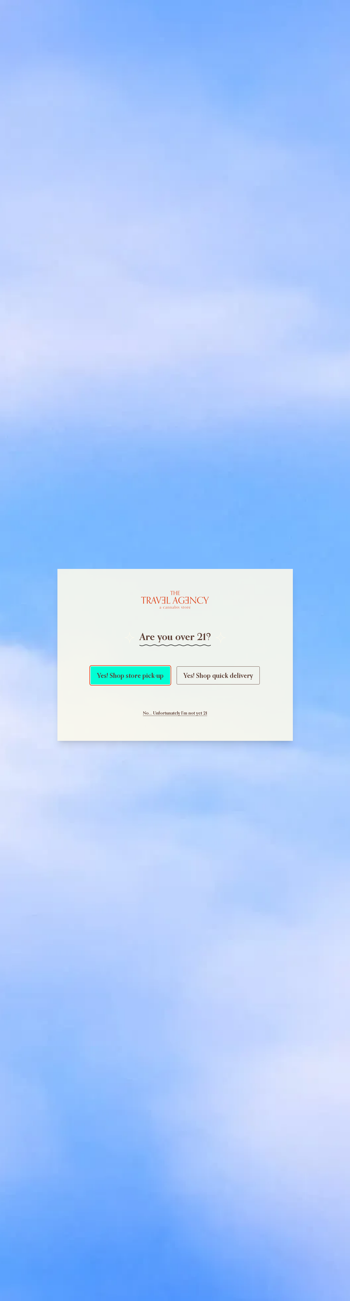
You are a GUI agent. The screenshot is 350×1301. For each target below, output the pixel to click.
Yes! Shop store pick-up (130, 675)
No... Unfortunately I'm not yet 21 (175, 713)
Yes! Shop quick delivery (218, 675)
